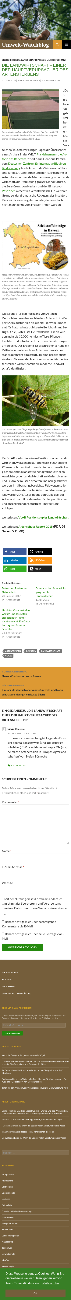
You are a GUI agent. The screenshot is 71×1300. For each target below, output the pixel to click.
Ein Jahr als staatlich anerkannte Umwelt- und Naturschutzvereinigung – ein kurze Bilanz (33, 690)
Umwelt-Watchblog (25, 44)
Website (7, 883)
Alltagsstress (8, 1174)
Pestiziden (9, 191)
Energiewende (11, 59)
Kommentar (10, 802)
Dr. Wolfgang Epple (10, 1138)
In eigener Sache (9, 1223)
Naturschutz (7, 1242)
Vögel (8, 655)
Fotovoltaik (7, 1205)
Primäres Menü (66, 44)
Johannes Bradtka (28, 80)
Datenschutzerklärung (17, 993)
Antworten (18, 765)
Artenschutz (7, 1181)
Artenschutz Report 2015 (35, 526)
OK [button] (35, 1293)
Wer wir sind (10, 972)
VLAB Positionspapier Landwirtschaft (43, 517)
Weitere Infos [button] (50, 1283)
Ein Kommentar (50, 80)
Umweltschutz (56, 59)
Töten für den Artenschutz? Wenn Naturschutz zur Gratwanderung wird (35, 1088)
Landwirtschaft (50, 651)
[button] (15, 551)
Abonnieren (12, 1033)
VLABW (5, 1260)
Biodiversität (7, 1187)
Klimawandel (7, 1229)
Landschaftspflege (33, 59)
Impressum (8, 986)
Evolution (6, 1199)
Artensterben (13, 651)
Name (6, 851)
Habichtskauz (8, 1217)
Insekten (31, 651)
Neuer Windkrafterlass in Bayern (21, 674)
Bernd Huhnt (7, 1111)
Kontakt (7, 979)
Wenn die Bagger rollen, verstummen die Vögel (23, 1055)
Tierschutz (7, 1248)
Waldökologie (8, 1266)
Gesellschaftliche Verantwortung (16, 1211)
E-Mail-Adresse (13, 867)
